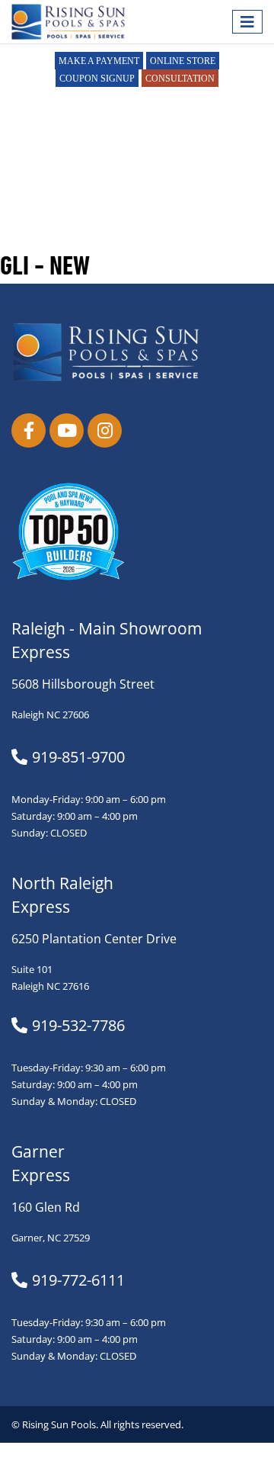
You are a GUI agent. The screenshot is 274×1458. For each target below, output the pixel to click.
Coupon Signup (97, 78)
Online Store (182, 61)
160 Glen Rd (45, 1207)
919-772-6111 (78, 1280)
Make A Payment (99, 61)
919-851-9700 (78, 757)
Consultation (180, 78)
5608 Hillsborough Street (83, 684)
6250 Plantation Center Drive (94, 938)
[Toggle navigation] (247, 22)
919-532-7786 (78, 1025)
